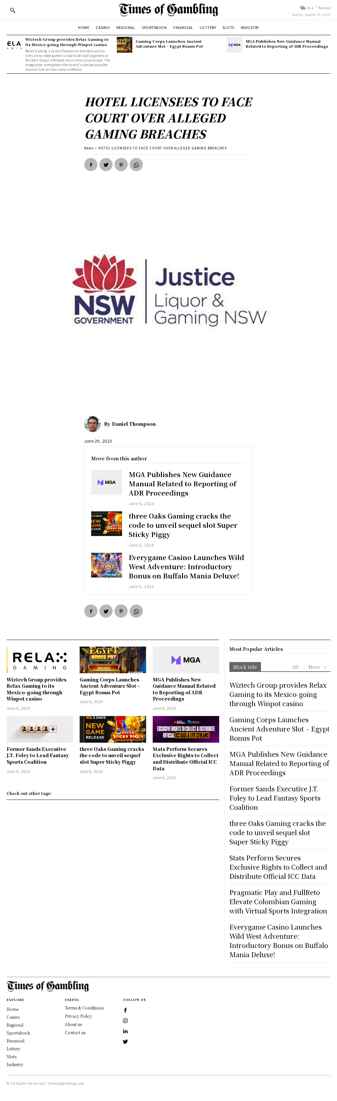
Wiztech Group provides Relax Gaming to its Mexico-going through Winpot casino (67, 42)
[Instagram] (125, 1021)
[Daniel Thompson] (94, 424)
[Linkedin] (125, 1031)
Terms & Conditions (84, 1008)
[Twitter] (106, 164)
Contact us (75, 1032)
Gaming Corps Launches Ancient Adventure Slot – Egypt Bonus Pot (169, 43)
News (89, 147)
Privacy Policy (78, 1016)
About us (73, 1024)
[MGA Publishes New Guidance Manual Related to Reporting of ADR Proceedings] (234, 44)
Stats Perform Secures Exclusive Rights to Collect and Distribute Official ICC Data (186, 759)
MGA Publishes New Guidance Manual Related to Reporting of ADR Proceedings (287, 43)
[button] (12, 10)
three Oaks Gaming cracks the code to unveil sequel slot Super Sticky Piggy (183, 525)
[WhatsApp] (136, 164)
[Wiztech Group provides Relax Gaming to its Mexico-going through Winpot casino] (14, 44)
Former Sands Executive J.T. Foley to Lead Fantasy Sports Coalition (38, 755)
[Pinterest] (121, 164)
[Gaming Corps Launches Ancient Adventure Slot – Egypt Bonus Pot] (124, 44)
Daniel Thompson (134, 424)
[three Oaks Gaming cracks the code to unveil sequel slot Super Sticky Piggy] (106, 523)
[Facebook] (90, 164)
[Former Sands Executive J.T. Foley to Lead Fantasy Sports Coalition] (40, 729)
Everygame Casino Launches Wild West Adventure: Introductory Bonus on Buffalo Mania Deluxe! (186, 566)
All (295, 667)
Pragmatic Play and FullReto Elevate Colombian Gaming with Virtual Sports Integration (278, 901)
